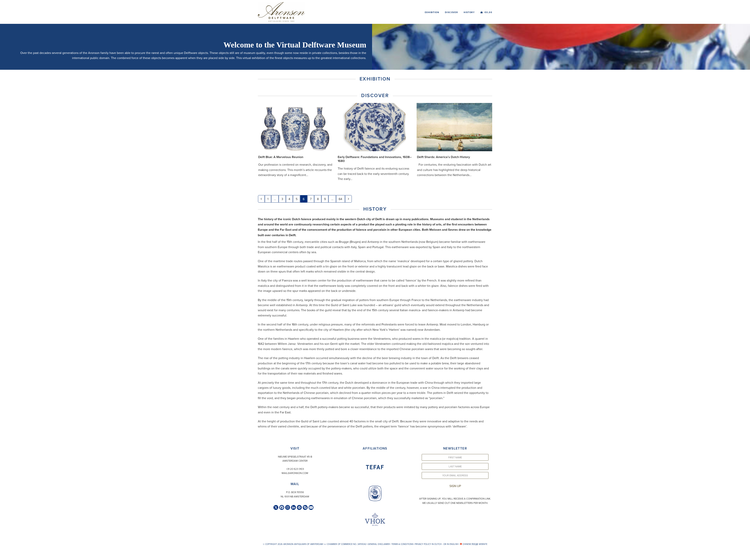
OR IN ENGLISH (450, 544)
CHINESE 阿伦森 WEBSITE (474, 544)
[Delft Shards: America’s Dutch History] (454, 126)
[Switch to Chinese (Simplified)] (3, 552)
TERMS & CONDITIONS (402, 544)
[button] (486, 12)
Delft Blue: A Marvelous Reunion (280, 157)
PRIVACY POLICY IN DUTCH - (429, 544)
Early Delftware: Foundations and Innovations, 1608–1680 (375, 159)
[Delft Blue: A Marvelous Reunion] (295, 126)
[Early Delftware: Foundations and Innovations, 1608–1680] (375, 126)
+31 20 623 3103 (295, 469)
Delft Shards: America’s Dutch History (443, 157)
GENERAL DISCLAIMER (379, 544)
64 (341, 199)
